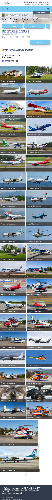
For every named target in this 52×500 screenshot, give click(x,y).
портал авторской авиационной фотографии (36, 4)
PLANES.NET (37, 2)
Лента (34, 26)
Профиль (12, 26)
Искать (40, 42)
